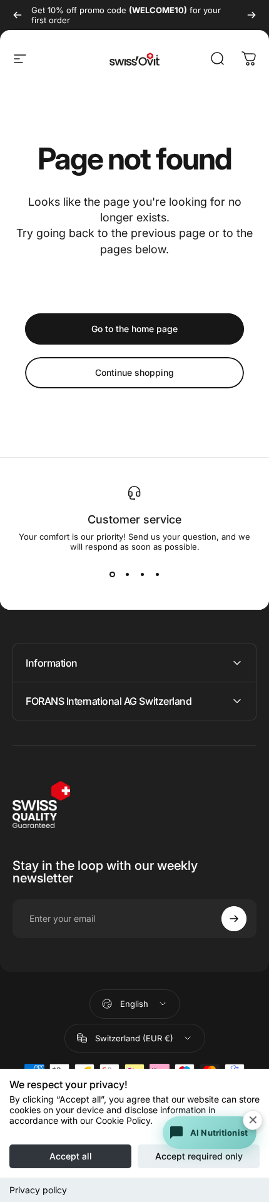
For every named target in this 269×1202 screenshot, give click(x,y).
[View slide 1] (111, 574)
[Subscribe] (233, 918)
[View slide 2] (126, 574)
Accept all (70, 1156)
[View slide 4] (157, 574)
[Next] (251, 15)
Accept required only (199, 1156)
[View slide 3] (142, 574)
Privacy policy (38, 1189)
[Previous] (17, 15)
